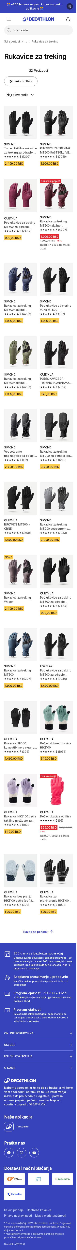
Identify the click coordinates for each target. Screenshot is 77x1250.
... (26, 41)
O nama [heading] (9, 1051)
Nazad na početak (35, 931)
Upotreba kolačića (39, 1192)
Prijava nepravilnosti (18, 1198)
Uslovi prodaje (14, 1192)
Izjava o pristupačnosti (50, 1198)
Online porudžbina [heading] (18, 1016)
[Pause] (70, 6)
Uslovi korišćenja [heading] (18, 1039)
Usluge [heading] (9, 1028)
